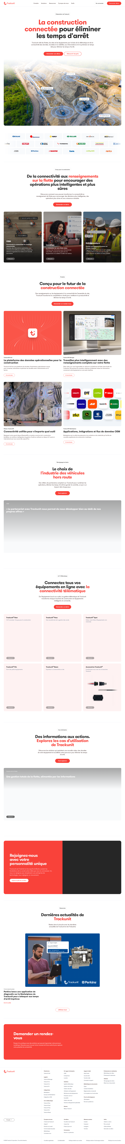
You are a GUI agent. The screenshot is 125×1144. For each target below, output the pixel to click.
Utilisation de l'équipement (70, 1091)
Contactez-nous (47, 1133)
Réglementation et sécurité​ (90, 1091)
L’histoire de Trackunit (49, 1121)
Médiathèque (47, 1131)
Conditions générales (48, 1140)
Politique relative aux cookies (75, 1140)
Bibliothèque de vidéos (109, 1073)
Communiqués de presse (49, 1128)
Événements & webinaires (109, 1075)
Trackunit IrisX (47, 1073)
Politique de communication (114, 1140)
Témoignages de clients (109, 1081)
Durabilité (66, 1098)
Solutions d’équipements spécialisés (72, 1102)
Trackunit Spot (47, 1105)
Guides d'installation (88, 1088)
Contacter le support (88, 1080)
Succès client (87, 1075)
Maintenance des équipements (71, 1093)
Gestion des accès (68, 1100)
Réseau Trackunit (68, 1108)
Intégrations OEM (48, 1097)
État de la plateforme (88, 1101)
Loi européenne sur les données (91, 1093)
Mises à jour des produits (109, 1083)
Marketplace (46, 1092)
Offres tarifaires (107, 1126)
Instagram (86, 1126)
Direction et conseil (48, 1126)
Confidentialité (61, 1140)
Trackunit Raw (47, 1103)
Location (66, 1078)
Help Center (86, 1073)
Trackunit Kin (47, 1110)
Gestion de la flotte (68, 1086)
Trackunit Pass (47, 1107)
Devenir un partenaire (69, 1132)
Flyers (85, 1086)
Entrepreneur (67, 1075)
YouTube (86, 1128)
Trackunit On (47, 1084)
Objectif (46, 1124)
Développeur (87, 1099)
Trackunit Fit (46, 1086)
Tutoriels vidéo (87, 1078)
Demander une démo (108, 1128)
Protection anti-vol (68, 1095)
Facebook (86, 1124)
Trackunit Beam (47, 1112)
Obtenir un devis (107, 1121)
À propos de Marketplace (49, 1094)
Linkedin (86, 1121)
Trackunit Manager (48, 1079)
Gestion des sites (67, 1088)
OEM (65, 1073)
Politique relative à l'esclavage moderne (95, 1140)
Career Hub (66, 1124)
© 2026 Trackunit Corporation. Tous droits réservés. (15, 1140)
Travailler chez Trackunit (69, 1121)
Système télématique (68, 1084)
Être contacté (107, 1124)
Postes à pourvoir (68, 1126)
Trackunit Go (47, 1081)
